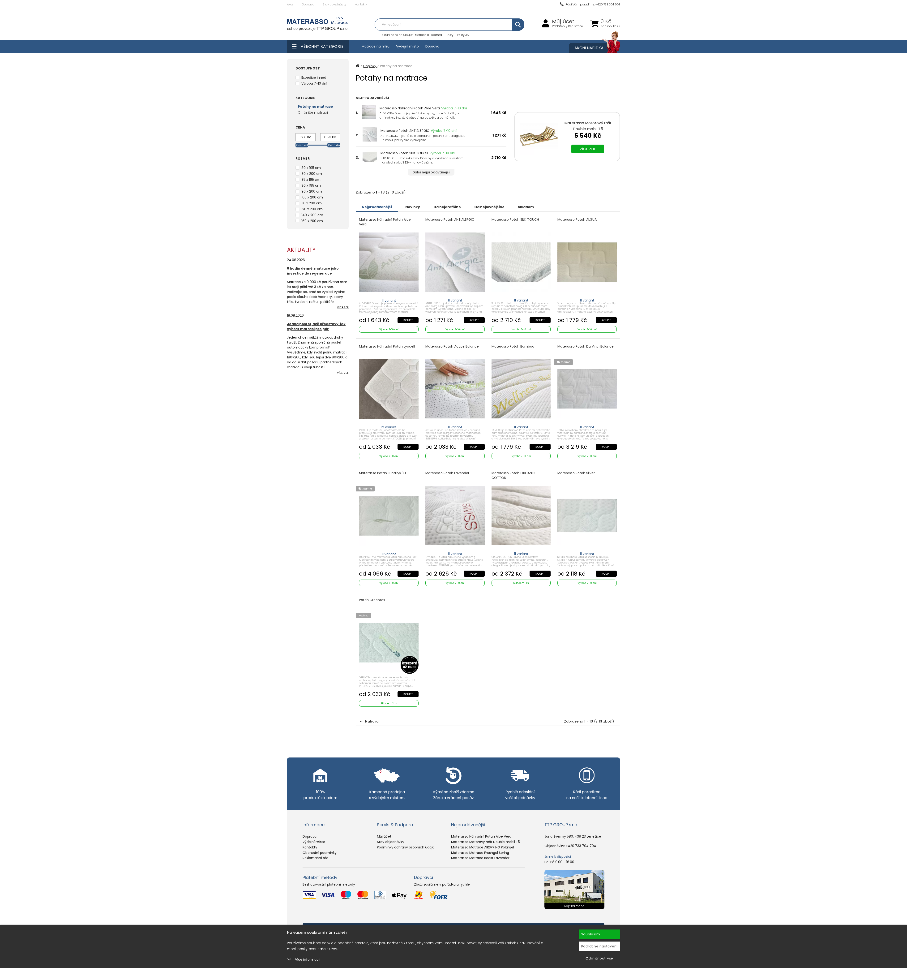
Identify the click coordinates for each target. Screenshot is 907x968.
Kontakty (361, 4)
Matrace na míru (375, 46)
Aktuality (301, 250)
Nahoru (372, 721)
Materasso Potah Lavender (447, 473)
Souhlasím (590, 934)
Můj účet (563, 21)
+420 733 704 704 (581, 845)
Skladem (526, 207)
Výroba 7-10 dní (314, 83)
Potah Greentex (372, 600)
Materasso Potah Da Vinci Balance (585, 346)
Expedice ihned (313, 77)
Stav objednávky (335, 4)
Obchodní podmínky (320, 852)
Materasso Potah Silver (576, 473)
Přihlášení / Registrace (567, 26)
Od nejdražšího (447, 207)
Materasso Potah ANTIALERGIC (405, 130)
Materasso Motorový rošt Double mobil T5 (485, 841)
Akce (290, 4)
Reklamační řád (315, 858)
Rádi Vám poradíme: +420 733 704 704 (592, 4)
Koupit (408, 320)
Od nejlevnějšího (489, 207)
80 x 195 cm (311, 167)
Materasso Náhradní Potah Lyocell (387, 346)
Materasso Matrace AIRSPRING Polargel (482, 847)
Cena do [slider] (334, 145)
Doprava (308, 4)
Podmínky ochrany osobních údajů (405, 847)
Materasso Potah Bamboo (513, 346)
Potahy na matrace (315, 106)
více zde (343, 307)
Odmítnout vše (599, 958)
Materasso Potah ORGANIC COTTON (513, 475)
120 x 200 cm (312, 209)
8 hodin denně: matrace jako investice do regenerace (313, 271)
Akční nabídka (588, 48)
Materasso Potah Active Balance (452, 346)
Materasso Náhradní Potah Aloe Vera (410, 108)
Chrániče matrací (313, 112)
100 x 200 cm (312, 197)
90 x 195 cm (311, 185)
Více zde (587, 149)
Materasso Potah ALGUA (577, 219)
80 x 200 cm (311, 173)
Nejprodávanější (377, 207)
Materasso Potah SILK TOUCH (404, 153)
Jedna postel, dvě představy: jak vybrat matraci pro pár (316, 326)
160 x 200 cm (312, 221)
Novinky (412, 207)
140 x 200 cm (312, 215)
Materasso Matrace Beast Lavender (480, 858)
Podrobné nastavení (599, 946)
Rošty (450, 35)
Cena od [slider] (302, 145)
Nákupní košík (610, 26)
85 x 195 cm (311, 179)
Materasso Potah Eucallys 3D (382, 473)
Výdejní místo (407, 46)
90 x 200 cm (311, 191)
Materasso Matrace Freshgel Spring (480, 852)
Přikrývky (463, 35)
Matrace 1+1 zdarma (428, 35)
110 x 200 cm (311, 203)
